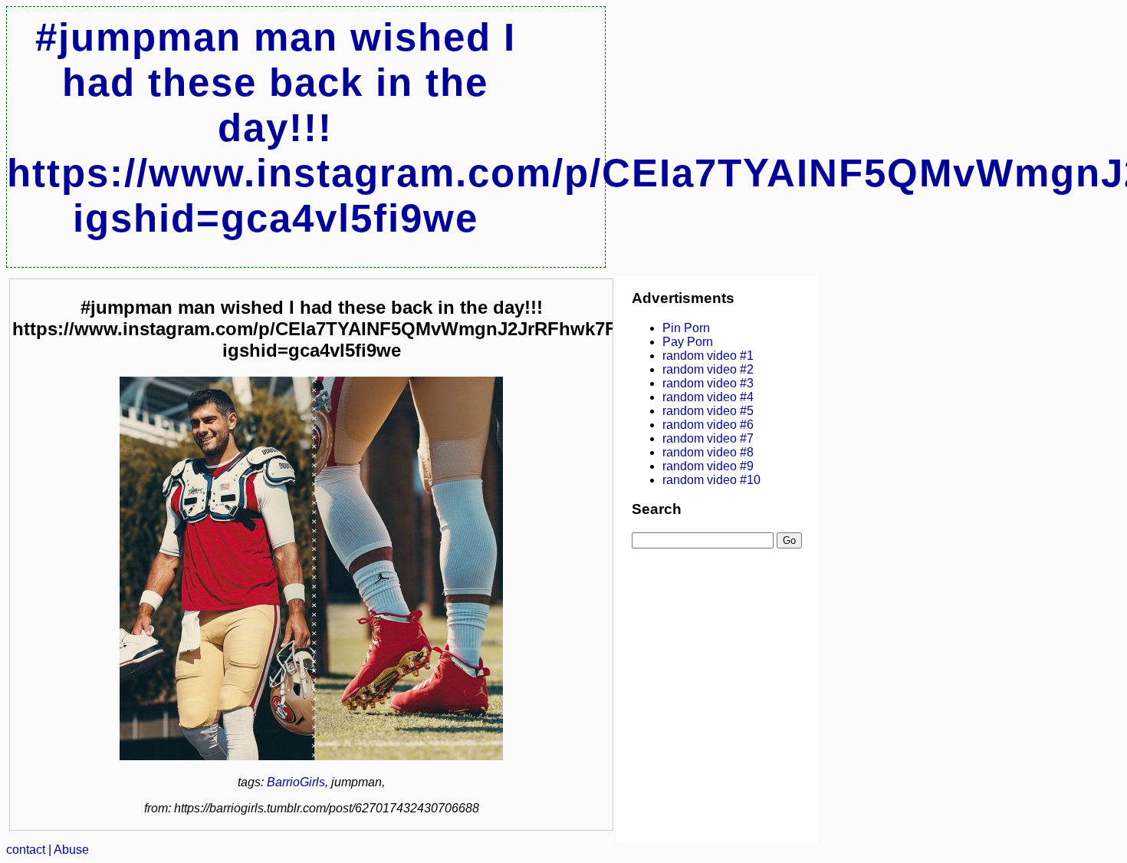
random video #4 (708, 397)
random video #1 (708, 355)
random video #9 (708, 466)
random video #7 (708, 438)
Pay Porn (687, 341)
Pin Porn (686, 327)
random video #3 (708, 383)
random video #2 (708, 369)
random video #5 (708, 410)
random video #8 (708, 452)
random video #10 (711, 479)
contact (25, 849)
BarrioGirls (296, 782)
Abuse (71, 849)
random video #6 (708, 424)
